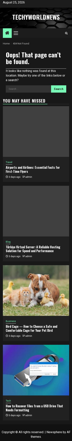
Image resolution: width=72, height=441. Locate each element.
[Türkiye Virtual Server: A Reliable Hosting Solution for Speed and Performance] (36, 211)
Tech (8, 400)
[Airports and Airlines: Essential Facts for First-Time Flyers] (36, 131)
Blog (8, 241)
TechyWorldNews (36, 16)
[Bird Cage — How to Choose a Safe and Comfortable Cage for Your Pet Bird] (36, 290)
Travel (9, 162)
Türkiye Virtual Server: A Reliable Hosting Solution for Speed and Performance (33, 249)
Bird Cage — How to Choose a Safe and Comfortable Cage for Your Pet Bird (31, 328)
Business (11, 321)
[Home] (7, 33)
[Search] (66, 33)
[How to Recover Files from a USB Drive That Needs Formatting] (36, 370)
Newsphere (54, 432)
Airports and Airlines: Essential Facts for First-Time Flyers (33, 169)
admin (28, 177)
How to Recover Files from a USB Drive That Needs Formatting (34, 408)
